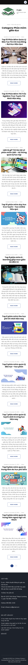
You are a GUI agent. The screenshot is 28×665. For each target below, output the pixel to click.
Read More (14, 83)
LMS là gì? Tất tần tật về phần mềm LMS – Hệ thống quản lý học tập (14, 152)
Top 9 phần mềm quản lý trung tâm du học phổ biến (14, 468)
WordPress (23, 660)
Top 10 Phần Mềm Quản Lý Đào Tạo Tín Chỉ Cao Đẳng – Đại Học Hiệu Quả (14, 42)
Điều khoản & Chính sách (14, 662)
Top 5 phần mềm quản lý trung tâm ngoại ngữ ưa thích (14, 517)
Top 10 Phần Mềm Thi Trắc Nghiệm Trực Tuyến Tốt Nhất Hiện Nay (14, 96)
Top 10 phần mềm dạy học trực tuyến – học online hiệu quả (14, 206)
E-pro (19, 10)
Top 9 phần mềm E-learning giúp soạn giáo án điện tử (14, 259)
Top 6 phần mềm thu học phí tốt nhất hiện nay (14, 317)
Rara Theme (11, 660)
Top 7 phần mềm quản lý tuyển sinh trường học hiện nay (14, 417)
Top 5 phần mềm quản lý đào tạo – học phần (14, 365)
